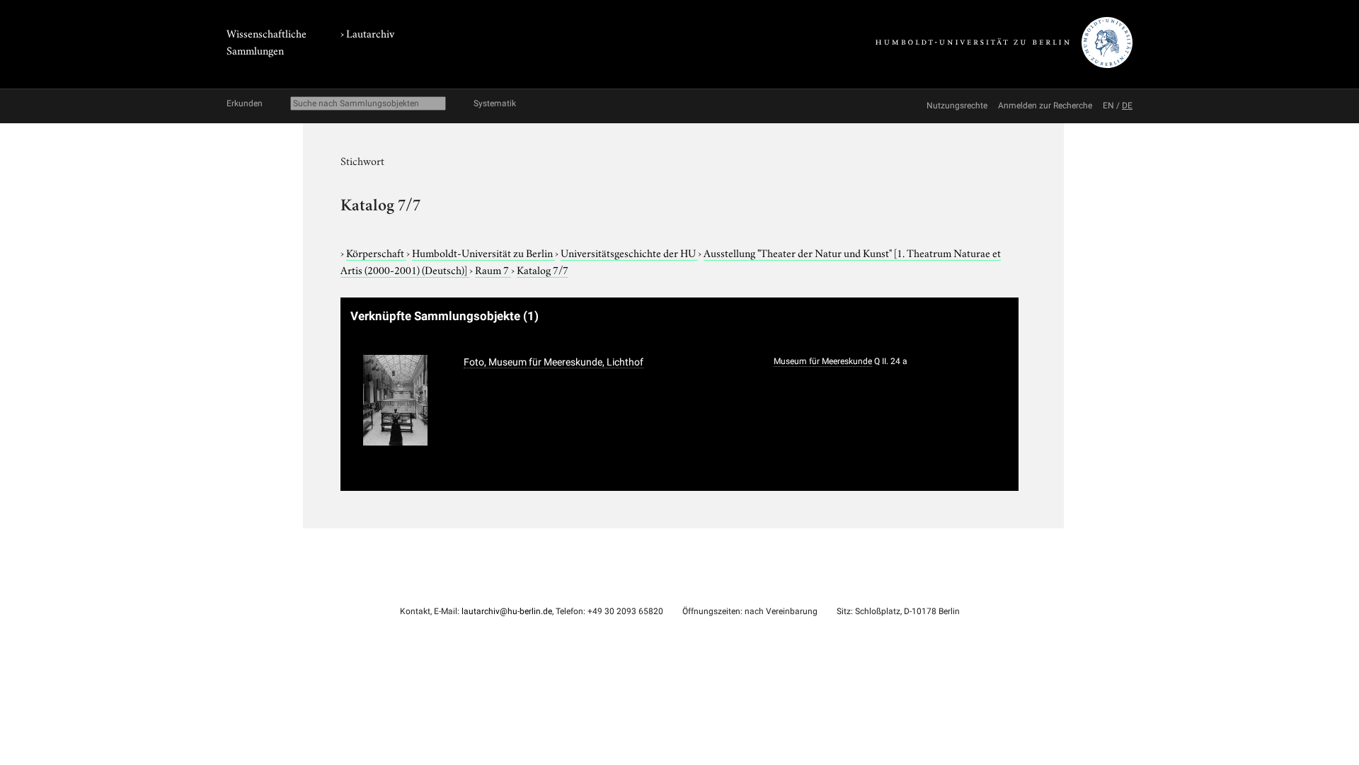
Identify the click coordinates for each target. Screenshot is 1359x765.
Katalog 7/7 (542, 269)
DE (1127, 105)
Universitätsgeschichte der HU (629, 252)
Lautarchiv (370, 32)
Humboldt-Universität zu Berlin (483, 252)
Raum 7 (493, 269)
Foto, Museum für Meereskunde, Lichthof (553, 362)
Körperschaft (376, 252)
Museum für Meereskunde (823, 361)
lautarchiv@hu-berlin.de (506, 611)
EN (1108, 105)
